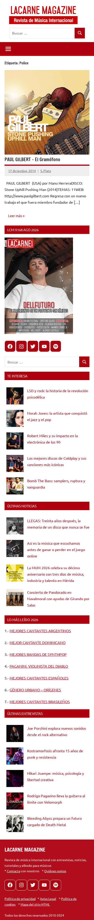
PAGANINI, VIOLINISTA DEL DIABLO (39, 666)
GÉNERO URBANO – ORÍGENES (35, 689)
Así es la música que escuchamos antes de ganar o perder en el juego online (56, 549)
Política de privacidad (20, 899)
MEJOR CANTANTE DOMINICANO (37, 642)
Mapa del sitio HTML (35, 904)
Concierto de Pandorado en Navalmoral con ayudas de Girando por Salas (58, 598)
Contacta (13, 871)
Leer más (15, 215)
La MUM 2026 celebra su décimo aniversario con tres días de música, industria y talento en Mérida (55, 574)
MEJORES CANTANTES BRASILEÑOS (40, 701)
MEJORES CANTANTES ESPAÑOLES (39, 678)
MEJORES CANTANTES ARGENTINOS (40, 630)
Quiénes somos (55, 871)
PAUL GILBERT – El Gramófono (32, 159)
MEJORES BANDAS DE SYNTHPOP (38, 654)
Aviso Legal (48, 899)
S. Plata (45, 171)
